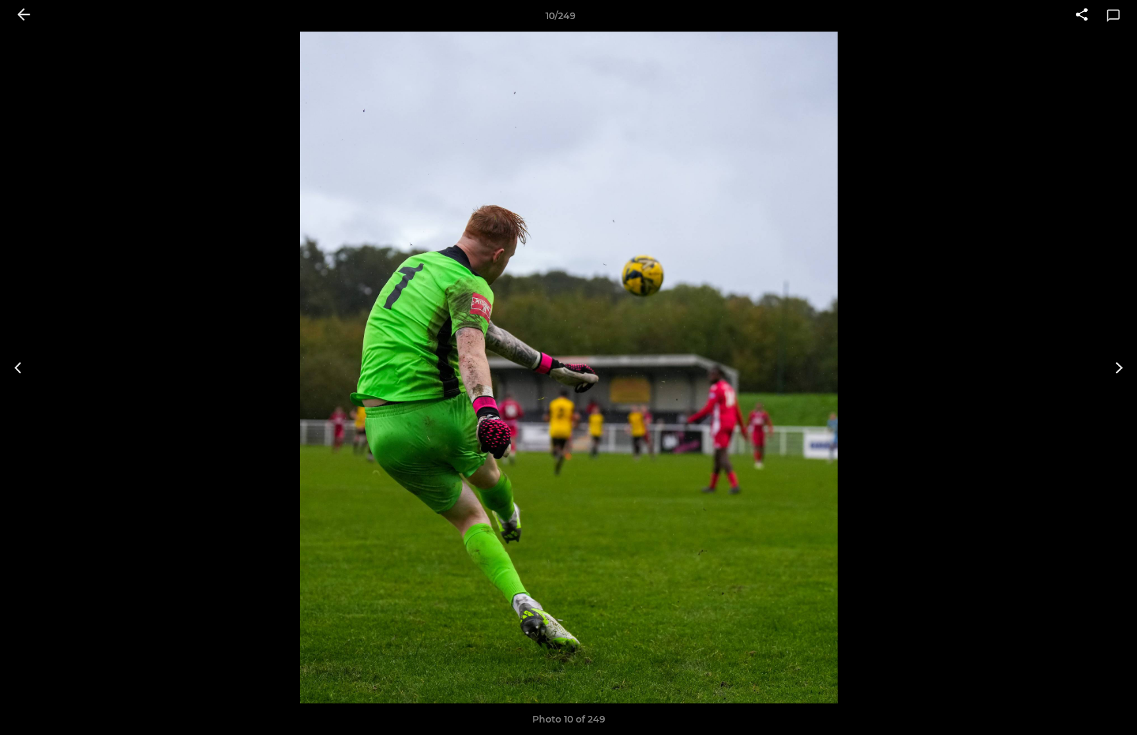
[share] (1082, 16)
